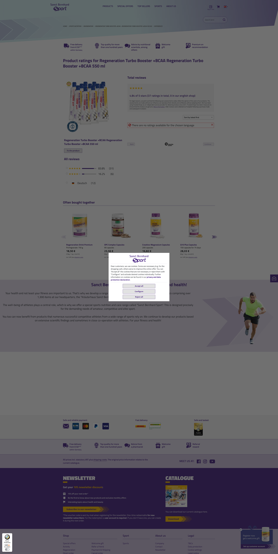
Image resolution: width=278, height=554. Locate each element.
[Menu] (11, 534)
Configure (139, 291)
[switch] (7, 549)
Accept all (139, 286)
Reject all (139, 297)
